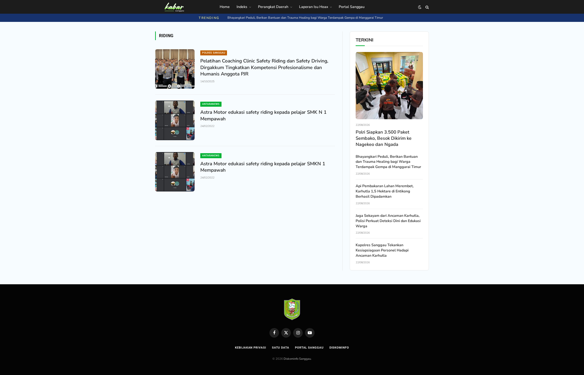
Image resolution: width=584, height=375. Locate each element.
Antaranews (210, 104)
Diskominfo (339, 347)
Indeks (242, 6)
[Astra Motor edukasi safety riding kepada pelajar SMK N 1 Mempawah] (175, 120)
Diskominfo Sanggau (297, 359)
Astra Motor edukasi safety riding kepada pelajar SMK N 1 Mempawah (263, 115)
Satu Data (280, 347)
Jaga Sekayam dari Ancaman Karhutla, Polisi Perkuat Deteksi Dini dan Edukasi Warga (388, 221)
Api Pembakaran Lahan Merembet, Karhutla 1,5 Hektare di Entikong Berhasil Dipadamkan (305, 18)
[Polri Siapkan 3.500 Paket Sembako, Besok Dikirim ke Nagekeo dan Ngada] (389, 85)
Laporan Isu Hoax (313, 6)
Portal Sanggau (352, 6)
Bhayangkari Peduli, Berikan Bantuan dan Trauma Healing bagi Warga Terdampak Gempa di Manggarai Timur (388, 162)
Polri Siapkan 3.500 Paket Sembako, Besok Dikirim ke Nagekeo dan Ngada (384, 138)
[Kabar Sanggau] (174, 7)
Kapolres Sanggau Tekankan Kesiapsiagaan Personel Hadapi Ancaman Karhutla (382, 250)
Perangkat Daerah (273, 6)
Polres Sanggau (213, 52)
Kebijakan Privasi (250, 347)
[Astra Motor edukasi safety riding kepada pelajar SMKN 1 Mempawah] (175, 171)
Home (225, 6)
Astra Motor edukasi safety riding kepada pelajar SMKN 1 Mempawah (262, 166)
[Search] (427, 7)
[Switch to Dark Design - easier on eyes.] (419, 7)
